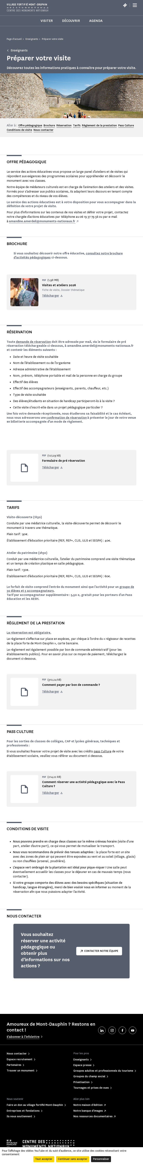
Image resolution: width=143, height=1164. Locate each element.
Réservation (64, 125)
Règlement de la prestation (99, 125)
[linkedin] (102, 1030)
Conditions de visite (19, 130)
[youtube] (132, 1030)
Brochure (49, 125)
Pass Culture (126, 125)
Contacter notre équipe (101, 951)
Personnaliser (101, 1159)
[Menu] (134, 5)
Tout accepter (43, 1159)
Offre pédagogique (30, 125)
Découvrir (71, 21)
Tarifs (76, 125)
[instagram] (112, 1030)
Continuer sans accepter (72, 1159)
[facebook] (122, 1030)
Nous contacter (43, 130)
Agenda (96, 21)
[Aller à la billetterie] (125, 5)
